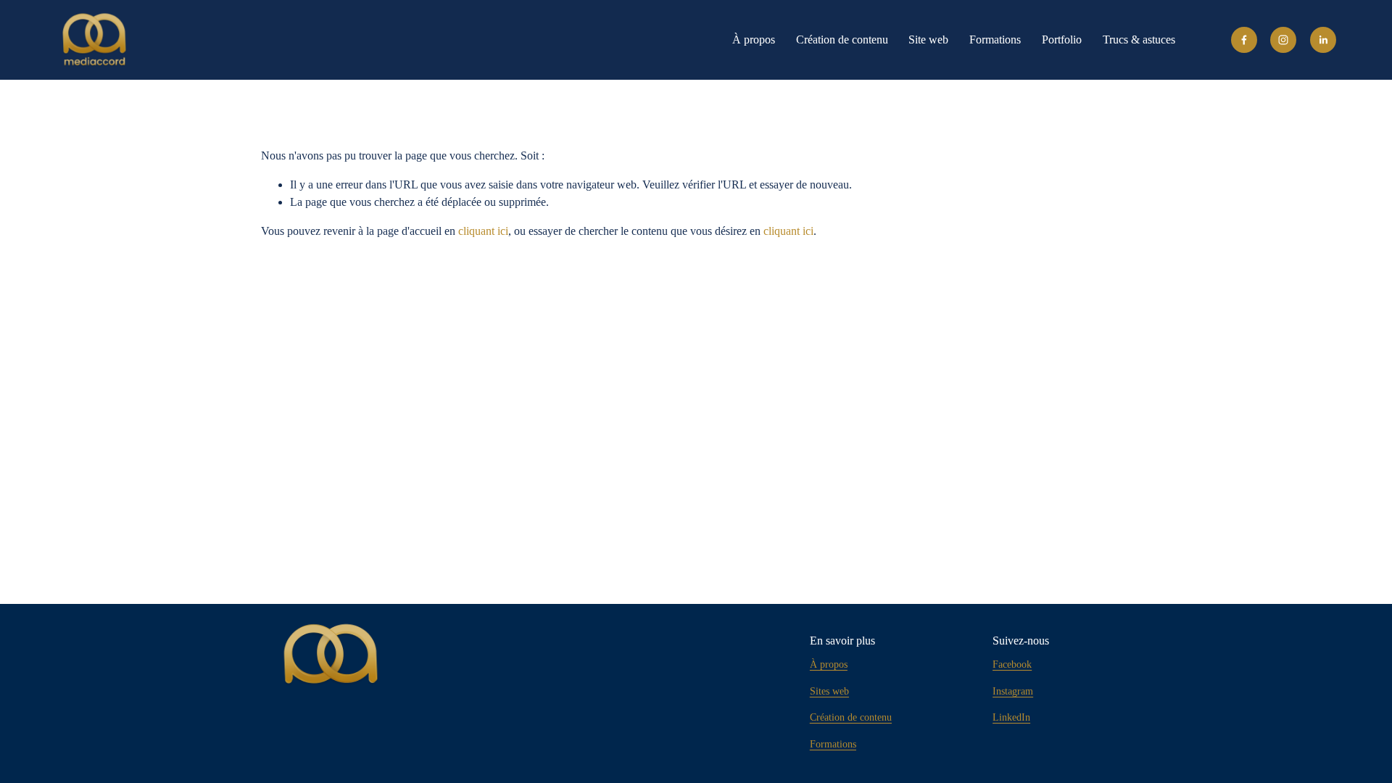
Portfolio (1062, 39)
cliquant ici (483, 231)
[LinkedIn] (1323, 40)
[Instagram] (1283, 40)
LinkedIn (1011, 717)
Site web (928, 39)
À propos (753, 39)
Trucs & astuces (1139, 39)
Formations (995, 39)
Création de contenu (842, 39)
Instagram (1013, 691)
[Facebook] (1244, 40)
